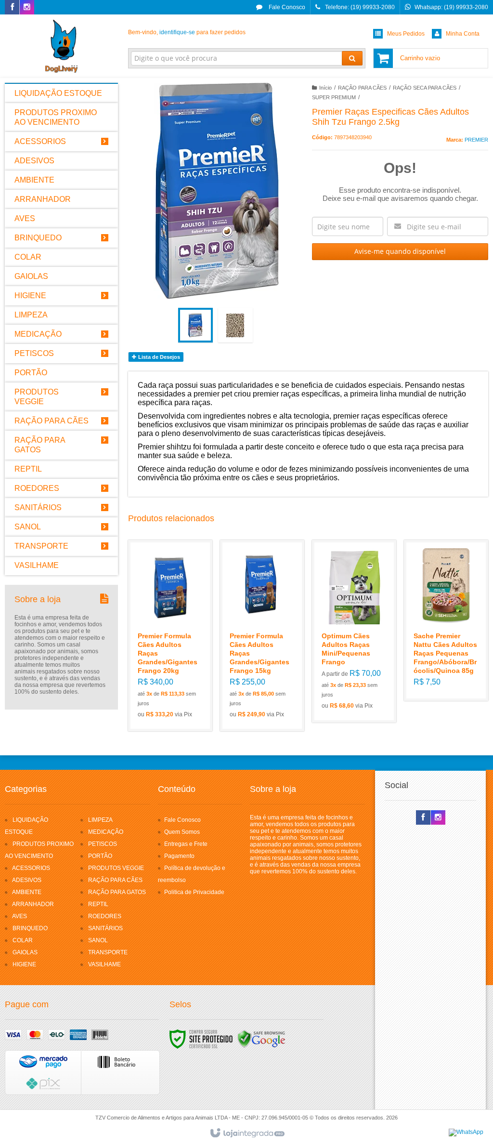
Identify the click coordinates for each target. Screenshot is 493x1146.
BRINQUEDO (30, 928)
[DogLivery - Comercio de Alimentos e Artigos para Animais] (61, 46)
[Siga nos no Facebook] (12, 7)
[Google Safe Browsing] (261, 1038)
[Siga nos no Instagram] (27, 7)
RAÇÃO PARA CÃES (362, 88)
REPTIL (98, 904)
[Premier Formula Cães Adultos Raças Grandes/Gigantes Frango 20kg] (170, 635)
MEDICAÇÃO (105, 832)
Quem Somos (182, 832)
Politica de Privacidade (194, 892)
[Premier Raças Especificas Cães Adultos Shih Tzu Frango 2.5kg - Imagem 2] (235, 325)
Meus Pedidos (406, 33)
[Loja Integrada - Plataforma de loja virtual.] (247, 1133)
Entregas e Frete (186, 844)
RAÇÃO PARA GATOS (117, 892)
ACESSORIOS (31, 868)
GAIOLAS (25, 952)
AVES (19, 916)
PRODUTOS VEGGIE (116, 868)
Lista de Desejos (158, 357)
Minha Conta (463, 33)
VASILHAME (104, 964)
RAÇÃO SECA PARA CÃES (424, 88)
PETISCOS (102, 844)
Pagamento (179, 856)
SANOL (98, 940)
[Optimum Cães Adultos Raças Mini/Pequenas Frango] (354, 631)
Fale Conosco (286, 7)
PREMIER (476, 140)
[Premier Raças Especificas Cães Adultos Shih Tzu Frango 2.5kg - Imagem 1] (195, 325)
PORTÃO (100, 856)
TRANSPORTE (108, 952)
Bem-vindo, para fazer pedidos (187, 32)
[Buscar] (352, 58)
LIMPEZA (100, 820)
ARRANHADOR (33, 904)
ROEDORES (104, 916)
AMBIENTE (26, 892)
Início (325, 88)
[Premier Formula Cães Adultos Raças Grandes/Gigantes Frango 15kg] (262, 635)
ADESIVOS (26, 880)
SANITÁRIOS (105, 928)
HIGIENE (24, 964)
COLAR (23, 940)
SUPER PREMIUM (334, 97)
